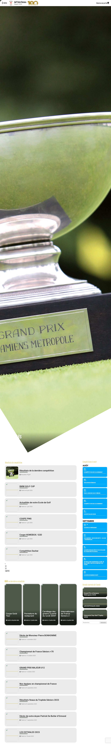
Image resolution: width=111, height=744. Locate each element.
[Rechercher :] (91, 622)
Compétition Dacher (29, 551)
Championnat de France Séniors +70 (37, 651)
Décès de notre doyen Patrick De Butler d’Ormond (43, 716)
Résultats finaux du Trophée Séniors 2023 (39, 700)
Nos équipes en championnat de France (38, 684)
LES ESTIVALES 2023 (30, 732)
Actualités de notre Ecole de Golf (35, 502)
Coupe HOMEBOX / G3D (31, 535)
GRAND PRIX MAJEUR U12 (32, 667)
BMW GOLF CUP (27, 486)
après (7, 571)
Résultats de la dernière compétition (37, 470)
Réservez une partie (101, 3)
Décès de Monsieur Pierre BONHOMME (38, 635)
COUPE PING (26, 518)
